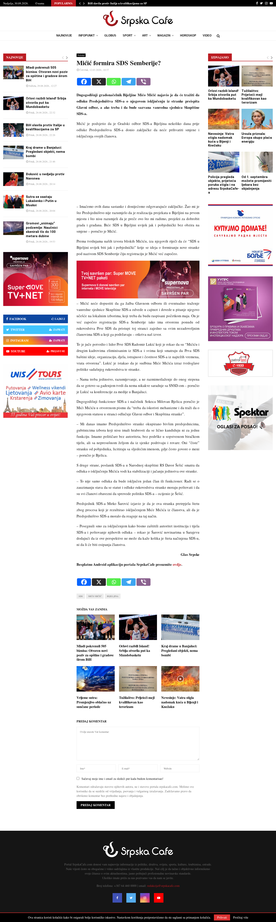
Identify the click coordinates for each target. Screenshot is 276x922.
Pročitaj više (240, 917)
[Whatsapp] (114, 81)
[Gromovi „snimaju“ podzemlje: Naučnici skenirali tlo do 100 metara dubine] (13, 228)
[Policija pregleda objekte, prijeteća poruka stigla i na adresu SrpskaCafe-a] (223, 162)
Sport (127, 35)
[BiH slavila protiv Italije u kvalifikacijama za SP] (13, 130)
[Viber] (143, 81)
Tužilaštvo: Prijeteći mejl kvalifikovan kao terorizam (137, 702)
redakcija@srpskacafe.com (163, 886)
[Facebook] (84, 81)
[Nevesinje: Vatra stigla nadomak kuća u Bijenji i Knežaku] (223, 119)
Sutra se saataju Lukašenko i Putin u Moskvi (41, 201)
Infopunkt (86, 35)
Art (145, 35)
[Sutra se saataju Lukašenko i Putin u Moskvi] (13, 201)
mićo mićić (95, 596)
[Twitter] (131, 898)
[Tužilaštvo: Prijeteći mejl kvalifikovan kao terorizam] (257, 76)
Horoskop (188, 35)
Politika (81, 55)
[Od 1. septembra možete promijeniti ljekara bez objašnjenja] (257, 162)
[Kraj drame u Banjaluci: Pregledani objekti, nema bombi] (13, 152)
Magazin (163, 35)
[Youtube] (158, 898)
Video (207, 35)
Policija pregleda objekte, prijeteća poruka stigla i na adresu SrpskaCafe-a (223, 184)
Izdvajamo (220, 57)
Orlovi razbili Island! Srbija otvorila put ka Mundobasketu (134, 650)
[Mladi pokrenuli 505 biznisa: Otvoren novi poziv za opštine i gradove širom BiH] (13, 72)
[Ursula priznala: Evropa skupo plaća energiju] (257, 119)
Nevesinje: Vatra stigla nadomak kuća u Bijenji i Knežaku (179, 702)
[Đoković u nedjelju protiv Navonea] (13, 179)
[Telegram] (129, 81)
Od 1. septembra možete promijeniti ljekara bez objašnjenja (256, 183)
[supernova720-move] (138, 297)
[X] (99, 81)
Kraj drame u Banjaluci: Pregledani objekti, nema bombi (179, 650)
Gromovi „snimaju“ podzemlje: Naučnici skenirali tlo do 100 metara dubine (42, 229)
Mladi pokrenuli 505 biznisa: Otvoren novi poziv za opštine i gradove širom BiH (95, 652)
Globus (110, 35)
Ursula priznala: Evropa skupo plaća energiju (257, 137)
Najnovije (64, 35)
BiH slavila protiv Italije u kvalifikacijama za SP (117, 3)
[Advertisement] (138, 173)
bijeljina (112, 596)
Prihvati (222, 917)
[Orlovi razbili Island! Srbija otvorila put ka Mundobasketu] (13, 103)
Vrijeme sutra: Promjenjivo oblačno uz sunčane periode (94, 702)
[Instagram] (145, 898)
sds (81, 596)
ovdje (177, 564)
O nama (39, 3)
